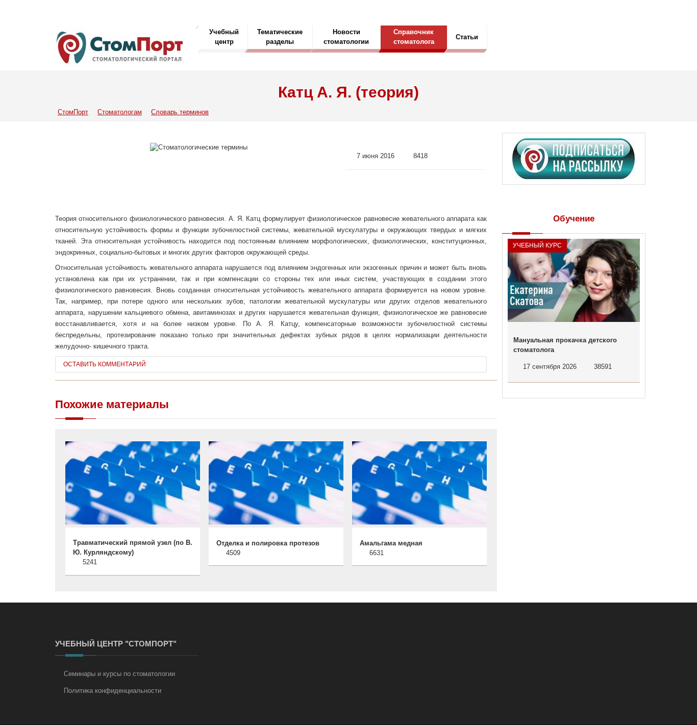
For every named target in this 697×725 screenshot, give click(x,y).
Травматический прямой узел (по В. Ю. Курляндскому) (132, 548)
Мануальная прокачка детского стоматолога (565, 345)
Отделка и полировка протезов (267, 543)
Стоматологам (119, 112)
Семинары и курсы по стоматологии (119, 674)
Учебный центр (224, 36)
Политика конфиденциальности (112, 690)
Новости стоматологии (346, 36)
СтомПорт (73, 112)
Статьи (467, 37)
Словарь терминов (180, 112)
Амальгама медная (391, 543)
